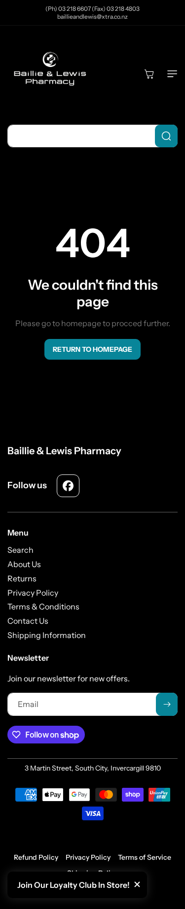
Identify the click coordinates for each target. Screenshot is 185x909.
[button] (170, 74)
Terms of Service (144, 857)
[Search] (166, 136)
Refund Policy (36, 857)
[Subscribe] (167, 704)
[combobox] (92, 136)
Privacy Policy (88, 857)
